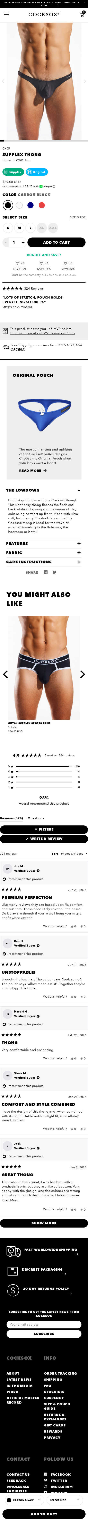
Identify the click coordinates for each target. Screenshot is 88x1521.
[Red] (42, 205)
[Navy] (30, 205)
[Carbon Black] (8, 205)
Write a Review (55, 839)
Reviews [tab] (11, 819)
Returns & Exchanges (55, 1417)
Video (13, 1392)
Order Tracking (60, 1373)
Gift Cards (55, 1425)
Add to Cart (56, 242)
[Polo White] (19, 205)
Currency (54, 1398)
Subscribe (44, 1334)
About (13, 1373)
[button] (44, 288)
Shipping (53, 1379)
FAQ (47, 1386)
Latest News (19, 1379)
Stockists (54, 1392)
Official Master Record (23, 1400)
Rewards (53, 1431)
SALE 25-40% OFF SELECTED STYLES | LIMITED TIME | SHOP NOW (42, 4)
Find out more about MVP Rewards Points (42, 333)
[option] (44, 4)
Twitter (58, 1481)
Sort (55, 854)
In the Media (20, 1386)
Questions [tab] (36, 819)
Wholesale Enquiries (18, 1489)
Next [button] (85, 79)
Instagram (61, 1487)
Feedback (16, 1481)
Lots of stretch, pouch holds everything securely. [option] (32, 299)
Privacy (52, 1437)
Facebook (60, 1474)
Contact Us (18, 1474)
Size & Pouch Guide (57, 1406)
